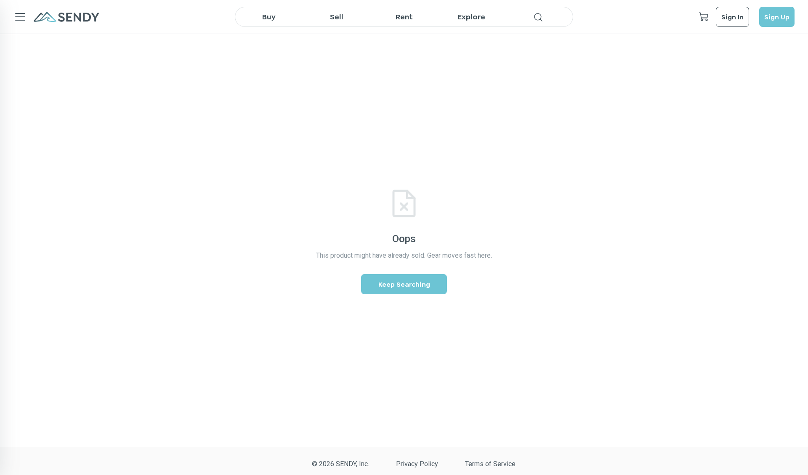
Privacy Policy (417, 464)
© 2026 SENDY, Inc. (340, 464)
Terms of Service (490, 464)
